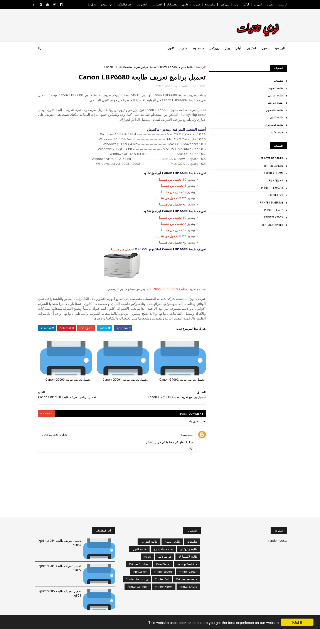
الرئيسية (282, 4)
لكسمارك (172, 4)
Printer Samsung (271, 202)
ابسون (269, 4)
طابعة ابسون (276, 88)
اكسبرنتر (157, 4)
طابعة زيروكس (275, 102)
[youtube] (47, 4)
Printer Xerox (273, 217)
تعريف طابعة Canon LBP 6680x (174, 289)
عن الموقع (106, 4)
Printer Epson (273, 173)
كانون (185, 4)
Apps (147, 556)
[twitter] (54, 4)
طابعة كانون (186, 67)
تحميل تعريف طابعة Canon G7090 (68, 379)
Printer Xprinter (272, 225)
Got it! (297, 622)
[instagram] (41, 4)
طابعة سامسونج (274, 110)
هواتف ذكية (277, 132)
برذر (236, 4)
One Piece (163, 564)
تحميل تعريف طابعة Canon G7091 (125, 379)
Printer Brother (272, 158)
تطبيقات (278, 80)
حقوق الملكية (124, 4)
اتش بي (258, 4)
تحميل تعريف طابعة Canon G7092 (182, 379)
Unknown (186, 435)
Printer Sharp (273, 210)
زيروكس (224, 4)
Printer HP (276, 180)
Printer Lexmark (272, 188)
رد (191, 448)
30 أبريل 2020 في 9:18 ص (53, 434)
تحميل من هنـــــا (170, 179)
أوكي (246, 4)
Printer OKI (275, 195)
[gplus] (34, 4)
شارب (196, 4)
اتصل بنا (92, 4)
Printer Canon (167, 67)
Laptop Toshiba (187, 564)
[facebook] (61, 4)
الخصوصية (141, 4)
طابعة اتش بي (275, 95)
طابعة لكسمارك (274, 125)
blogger (46, 413)
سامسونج (210, 4)
